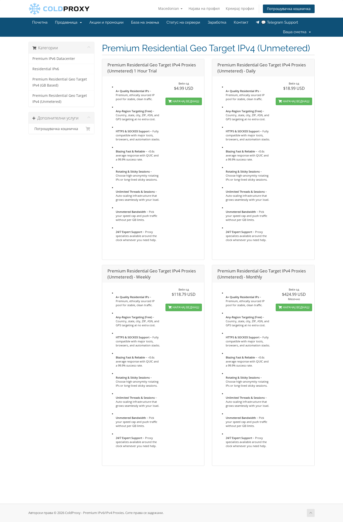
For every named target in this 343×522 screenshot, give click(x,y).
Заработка (217, 22)
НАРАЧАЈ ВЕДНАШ (185, 101)
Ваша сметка (295, 32)
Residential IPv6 (45, 69)
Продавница (67, 22)
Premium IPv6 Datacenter (53, 58)
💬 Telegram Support (278, 22)
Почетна (39, 22)
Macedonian (169, 8)
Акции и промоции (106, 22)
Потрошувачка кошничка (289, 8)
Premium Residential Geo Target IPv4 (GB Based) (59, 82)
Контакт (241, 22)
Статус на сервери (183, 22)
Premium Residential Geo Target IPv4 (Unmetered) (59, 98)
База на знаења (145, 22)
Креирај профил (240, 8)
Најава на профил (204, 8)
